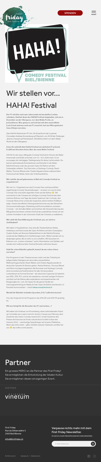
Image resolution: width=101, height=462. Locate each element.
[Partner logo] (19, 396)
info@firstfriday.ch (14, 439)
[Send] (93, 444)
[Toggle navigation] (93, 12)
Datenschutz (35, 456)
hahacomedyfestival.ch (42, 287)
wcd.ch (13, 456)
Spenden (70, 12)
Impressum (24, 456)
